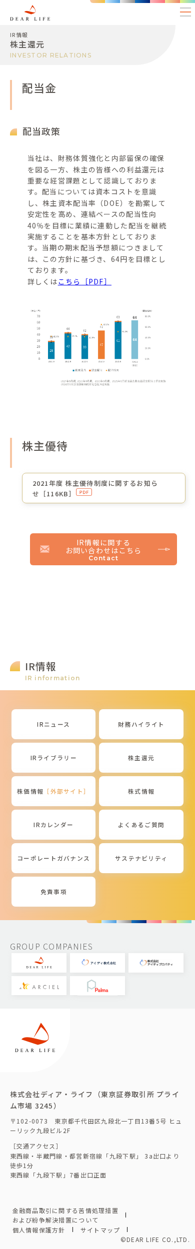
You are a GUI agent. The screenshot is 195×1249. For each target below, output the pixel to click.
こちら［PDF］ (85, 281)
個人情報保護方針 (39, 1230)
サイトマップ (100, 1230)
